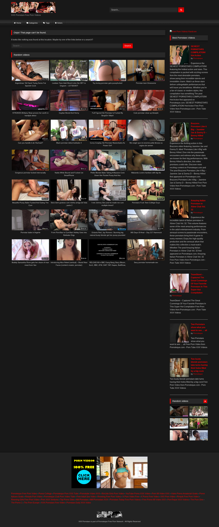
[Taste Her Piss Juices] (179, 435)
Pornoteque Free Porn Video (24, 493)
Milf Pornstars (82, 500)
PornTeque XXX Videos (178, 500)
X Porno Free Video (150, 497)
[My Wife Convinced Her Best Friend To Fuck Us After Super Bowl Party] (179, 423)
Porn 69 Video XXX (160, 493)
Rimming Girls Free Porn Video (25, 500)
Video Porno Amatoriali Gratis (184, 493)
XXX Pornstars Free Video (53, 503)
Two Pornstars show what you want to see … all (199, 327)
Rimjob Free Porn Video (188, 497)
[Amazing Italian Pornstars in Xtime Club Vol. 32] (179, 218)
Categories (33, 23)
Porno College (45, 493)
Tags (48, 23)
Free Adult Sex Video (86, 497)
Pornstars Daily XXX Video (79, 503)
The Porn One (196, 500)
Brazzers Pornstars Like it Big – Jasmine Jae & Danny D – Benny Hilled (199, 129)
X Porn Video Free (131, 497)
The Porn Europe (31, 503)
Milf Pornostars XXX (99, 500)
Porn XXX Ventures (49, 500)
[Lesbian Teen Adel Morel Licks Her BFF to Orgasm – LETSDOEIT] (198, 411)
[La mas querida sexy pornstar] (198, 435)
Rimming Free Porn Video (109, 497)
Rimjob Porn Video (33, 497)
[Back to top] (211, 519)
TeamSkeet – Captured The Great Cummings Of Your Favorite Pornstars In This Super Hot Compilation (199, 283)
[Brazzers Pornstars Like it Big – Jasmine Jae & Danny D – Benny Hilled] (179, 141)
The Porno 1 (16, 503)
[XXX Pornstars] (33, 8)
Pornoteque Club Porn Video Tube (59, 497)
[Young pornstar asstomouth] (198, 423)
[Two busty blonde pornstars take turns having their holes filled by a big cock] (179, 376)
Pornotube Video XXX (90, 493)
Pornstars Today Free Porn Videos (125, 500)
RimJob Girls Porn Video (113, 493)
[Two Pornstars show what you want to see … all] (179, 342)
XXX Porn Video (167, 497)
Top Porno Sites (67, 500)
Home (18, 23)
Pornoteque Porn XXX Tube (65, 493)
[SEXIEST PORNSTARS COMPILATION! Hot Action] (179, 64)
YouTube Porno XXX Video (138, 493)
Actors (59, 23)
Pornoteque (198, 58)
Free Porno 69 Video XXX (154, 500)
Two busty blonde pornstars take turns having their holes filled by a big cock (199, 365)
